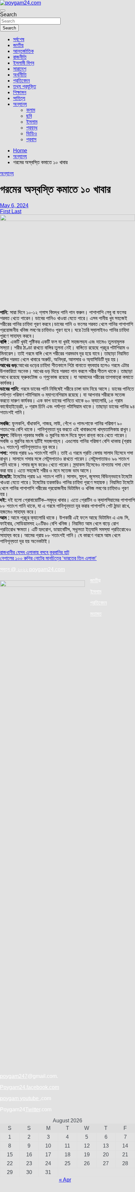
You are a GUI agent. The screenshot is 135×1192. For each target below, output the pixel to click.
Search (8, 14)
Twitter (32, 1109)
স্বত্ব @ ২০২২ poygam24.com (32, 569)
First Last (10, 211)
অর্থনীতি (20, 74)
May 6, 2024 (14, 205)
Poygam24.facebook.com (29, 1087)
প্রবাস (31, 139)
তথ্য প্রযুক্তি (24, 86)
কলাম (30, 110)
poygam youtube (20, 1098)
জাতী (94, 580)
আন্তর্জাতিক (23, 51)
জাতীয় (18, 45)
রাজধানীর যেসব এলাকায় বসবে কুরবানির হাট (34, 552)
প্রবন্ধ (31, 127)
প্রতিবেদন (21, 80)
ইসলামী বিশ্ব (23, 63)
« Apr (65, 1180)
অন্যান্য (20, 104)
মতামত (96, 614)
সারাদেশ (19, 69)
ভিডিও (31, 133)
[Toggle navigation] (2, 10)
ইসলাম (31, 122)
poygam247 (14, 1076)
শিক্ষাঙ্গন (19, 92)
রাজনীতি (20, 57)
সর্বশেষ (18, 39)
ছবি (29, 116)
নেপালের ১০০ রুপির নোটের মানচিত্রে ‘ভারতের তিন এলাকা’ (48, 558)
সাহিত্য (19, 98)
